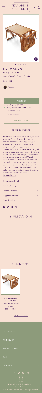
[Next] (36, 38)
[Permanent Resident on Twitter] (19, 373)
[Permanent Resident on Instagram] (16, 207)
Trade (5, 357)
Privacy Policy (26, 384)
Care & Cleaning (9, 186)
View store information (13, 114)
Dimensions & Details (11, 181)
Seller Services (8, 340)
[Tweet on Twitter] (8, 207)
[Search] (35, 7)
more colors (7, 172)
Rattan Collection (9, 175)
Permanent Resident (10, 348)
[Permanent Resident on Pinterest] (23, 373)
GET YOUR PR (7, 365)
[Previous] (5, 38)
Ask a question (9, 200)
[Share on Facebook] (4, 207)
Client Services (9, 332)
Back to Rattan (21, 316)
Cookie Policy (19, 387)
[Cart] (38, 7)
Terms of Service (13, 384)
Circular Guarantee (10, 190)
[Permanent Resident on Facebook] (14, 373)
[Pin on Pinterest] (12, 207)
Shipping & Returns (10, 195)
